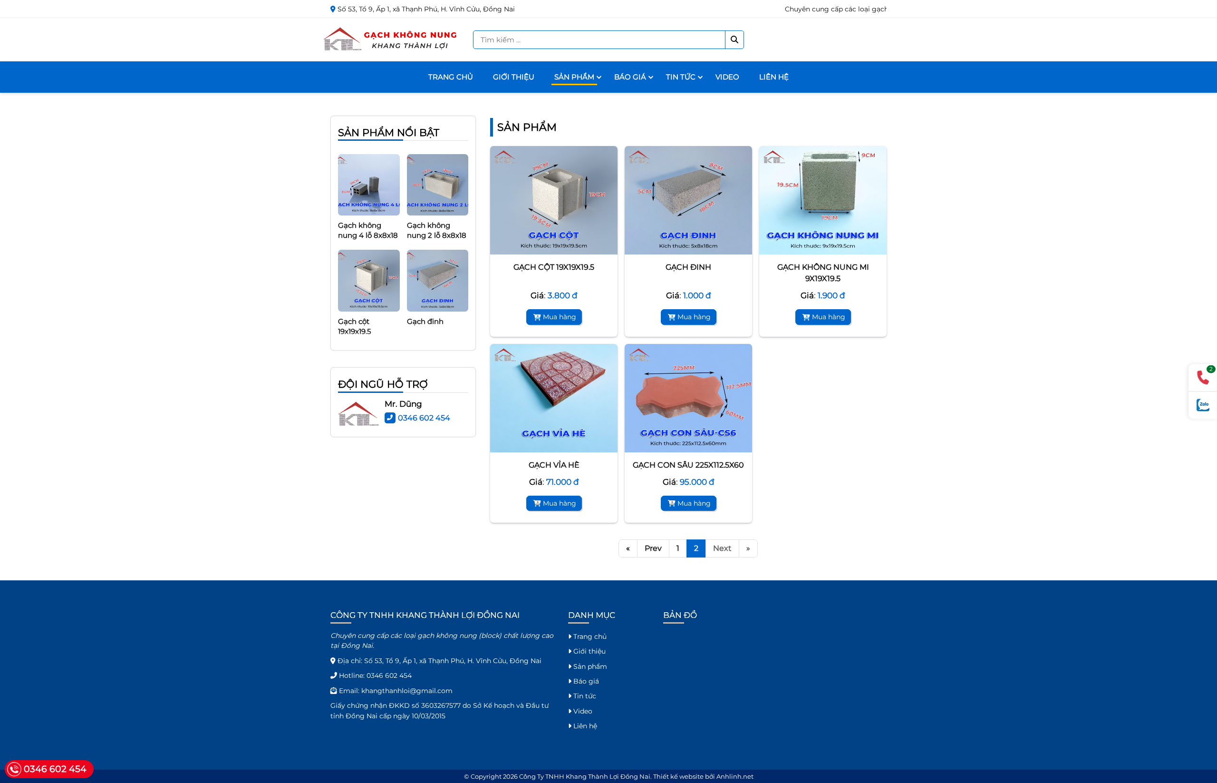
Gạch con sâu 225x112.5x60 (688, 465)
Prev (653, 548)
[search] (734, 40)
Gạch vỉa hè (554, 465)
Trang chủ (450, 76)
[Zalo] (1202, 405)
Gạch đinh (688, 267)
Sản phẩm (574, 76)
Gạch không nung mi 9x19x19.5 (823, 273)
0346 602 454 (424, 417)
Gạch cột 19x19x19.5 (553, 267)
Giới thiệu (513, 76)
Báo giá (630, 76)
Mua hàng (559, 317)
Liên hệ (774, 76)
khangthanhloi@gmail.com (407, 690)
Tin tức (680, 76)
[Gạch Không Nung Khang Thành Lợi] (391, 39)
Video (727, 76)
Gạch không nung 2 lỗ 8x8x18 (436, 216)
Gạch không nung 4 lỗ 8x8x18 (368, 216)
